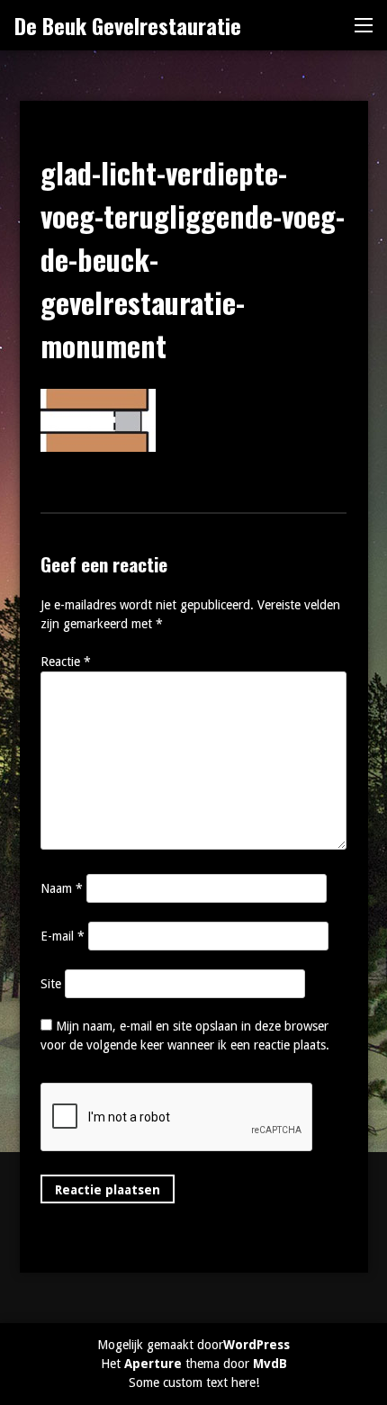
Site (50, 984)
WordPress (256, 1344)
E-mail (62, 936)
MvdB (270, 1363)
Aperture (153, 1363)
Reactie (65, 661)
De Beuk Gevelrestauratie (127, 25)
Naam (61, 888)
